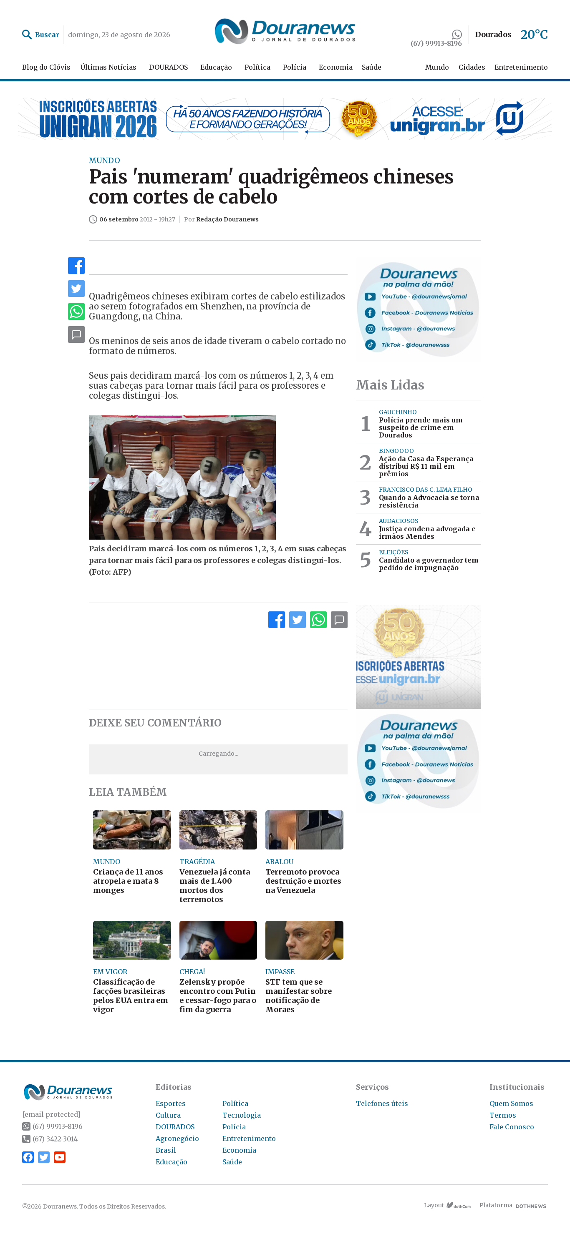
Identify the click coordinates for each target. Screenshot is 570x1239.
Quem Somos (511, 1103)
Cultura (168, 1115)
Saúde (371, 67)
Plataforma (495, 1205)
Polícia (294, 67)
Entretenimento (521, 67)
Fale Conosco (511, 1127)
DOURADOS (168, 67)
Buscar (47, 34)
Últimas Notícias (108, 67)
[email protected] (51, 1114)
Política (257, 67)
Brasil (166, 1150)
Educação (216, 67)
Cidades (472, 67)
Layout (434, 1205)
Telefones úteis (382, 1103)
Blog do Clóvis (46, 67)
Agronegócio (177, 1138)
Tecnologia (241, 1115)
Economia (336, 67)
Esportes (171, 1103)
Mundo (437, 67)
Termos (502, 1115)
